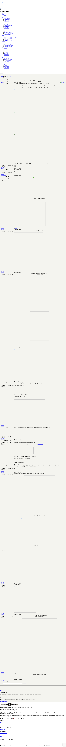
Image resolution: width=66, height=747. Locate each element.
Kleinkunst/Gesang (7, 18)
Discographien (6, 24)
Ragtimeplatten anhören (7, 60)
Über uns (1, 690)
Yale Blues (6, 53)
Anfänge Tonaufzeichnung (8, 43)
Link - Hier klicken (40, 444)
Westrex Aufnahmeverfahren (8, 45)
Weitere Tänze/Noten (7, 56)
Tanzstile (3, 47)
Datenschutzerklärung (3, 734)
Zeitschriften (6, 31)
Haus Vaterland (6, 67)
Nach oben (2, 160)
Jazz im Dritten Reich (7, 62)
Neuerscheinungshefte (7, 30)
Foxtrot (5, 50)
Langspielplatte (6, 28)
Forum (5, 15)
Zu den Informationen (3, 701)
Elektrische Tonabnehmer (8, 46)
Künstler (3, 17)
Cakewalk (5, 48)
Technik (3, 41)
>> (9, 681)
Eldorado (5, 65)
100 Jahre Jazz (6, 58)
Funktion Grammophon (7, 42)
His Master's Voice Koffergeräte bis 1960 (10, 37)
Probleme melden (3, 729)
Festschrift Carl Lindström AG (9, 33)
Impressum (15, 718)
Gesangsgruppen (6, 20)
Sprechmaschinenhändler (8, 32)
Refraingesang (6, 21)
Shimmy (5, 51)
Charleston (6, 52)
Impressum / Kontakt (3, 733)
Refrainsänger (9, 76)
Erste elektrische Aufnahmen (8, 44)
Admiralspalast (6, 64)
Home (3, 13)
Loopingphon (6, 39)
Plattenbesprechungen (7, 34)
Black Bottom (6, 54)
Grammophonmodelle (7, 36)
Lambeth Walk (6, 55)
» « (16, 745)
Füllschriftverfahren (7, 27)
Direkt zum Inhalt (3, 0)
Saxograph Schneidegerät (8, 40)
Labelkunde (6, 23)
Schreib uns (2, 695)
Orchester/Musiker (7, 19)
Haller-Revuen (6, 68)
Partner (1, 736)
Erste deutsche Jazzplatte (8, 59)
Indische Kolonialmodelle (8, 38)
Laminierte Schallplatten (8, 25)
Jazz (3, 57)
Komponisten (6, 22)
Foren (3, 14)
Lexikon (5, 16)
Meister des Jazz (6, 61)
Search (1, 72)
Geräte (3, 35)
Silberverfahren (6, 26)
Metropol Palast (6, 66)
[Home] (1, 8)
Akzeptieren (47, 745)
